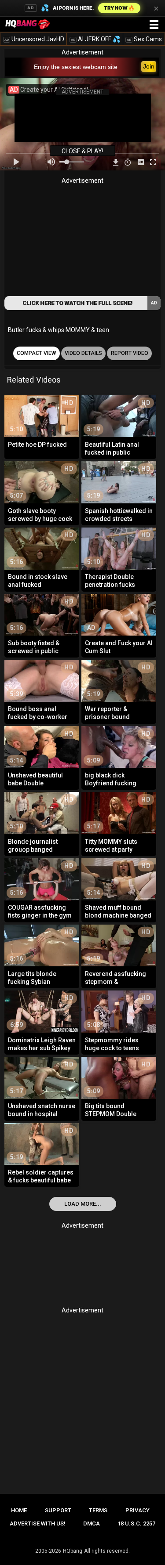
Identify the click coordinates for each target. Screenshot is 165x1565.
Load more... (82, 1203)
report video (129, 353)
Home (19, 1510)
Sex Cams (144, 39)
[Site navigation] (154, 25)
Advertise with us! (38, 1523)
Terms (98, 1510)
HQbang (72, 1551)
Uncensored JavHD (34, 39)
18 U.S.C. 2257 (136, 1523)
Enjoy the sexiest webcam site (75, 66)
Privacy (137, 1510)
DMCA (91, 1523)
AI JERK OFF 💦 (95, 39)
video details (83, 353)
